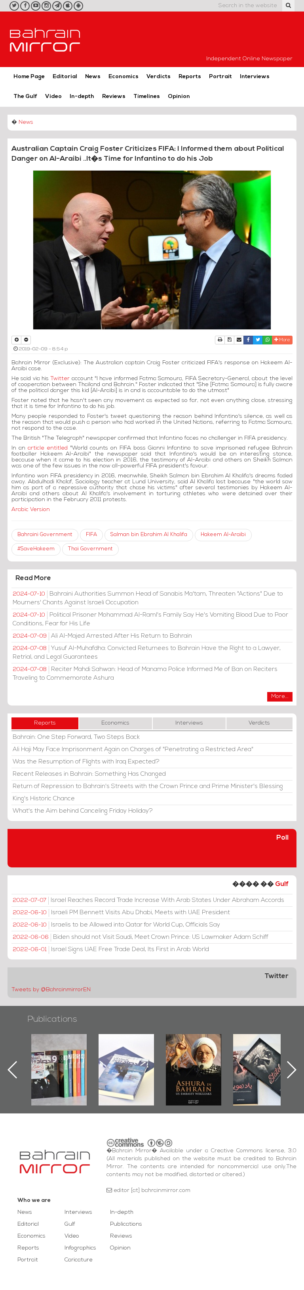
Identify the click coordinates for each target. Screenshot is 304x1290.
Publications (52, 1019)
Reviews (113, 97)
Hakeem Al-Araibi (223, 534)
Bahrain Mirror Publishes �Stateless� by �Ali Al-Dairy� (193, 1057)
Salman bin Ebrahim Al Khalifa (148, 534)
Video (53, 97)
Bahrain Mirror (45, 39)
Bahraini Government (44, 534)
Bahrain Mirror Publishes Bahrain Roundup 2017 (59, 1057)
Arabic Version (30, 510)
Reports (190, 77)
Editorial (65, 77)
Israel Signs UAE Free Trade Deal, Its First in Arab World (111, 949)
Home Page (29, 77)
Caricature (79, 1260)
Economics (123, 77)
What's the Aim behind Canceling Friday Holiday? (83, 811)
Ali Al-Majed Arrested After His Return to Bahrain (102, 636)
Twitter (60, 379)
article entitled (48, 448)
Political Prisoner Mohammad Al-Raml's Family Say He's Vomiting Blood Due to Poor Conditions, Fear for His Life (150, 619)
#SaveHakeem (36, 549)
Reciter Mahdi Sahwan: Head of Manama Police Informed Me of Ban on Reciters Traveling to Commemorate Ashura (145, 673)
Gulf (282, 884)
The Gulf (25, 97)
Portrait (220, 77)
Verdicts (158, 77)
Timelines (146, 97)
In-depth (82, 97)
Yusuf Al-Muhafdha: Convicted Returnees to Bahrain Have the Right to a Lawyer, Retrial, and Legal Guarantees (147, 652)
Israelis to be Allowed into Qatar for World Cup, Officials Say (116, 925)
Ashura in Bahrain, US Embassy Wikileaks (126, 1057)
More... (280, 697)
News (93, 77)
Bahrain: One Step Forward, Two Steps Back (76, 737)
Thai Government (90, 549)
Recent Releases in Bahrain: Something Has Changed (89, 774)
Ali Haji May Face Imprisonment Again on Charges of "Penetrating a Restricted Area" (133, 749)
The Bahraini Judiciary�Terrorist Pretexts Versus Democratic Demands (262, 1062)
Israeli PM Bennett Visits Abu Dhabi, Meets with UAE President (121, 912)
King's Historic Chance (44, 799)
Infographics (80, 1248)
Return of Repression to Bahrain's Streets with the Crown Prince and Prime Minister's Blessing (148, 786)
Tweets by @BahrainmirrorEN (51, 990)
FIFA (91, 534)
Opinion (179, 97)
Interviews (255, 77)
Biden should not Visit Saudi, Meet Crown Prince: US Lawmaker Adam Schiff (140, 937)
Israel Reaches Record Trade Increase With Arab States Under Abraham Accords (148, 900)
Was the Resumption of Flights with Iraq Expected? (86, 762)
